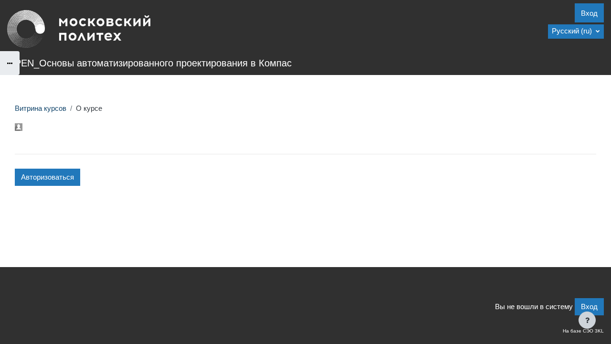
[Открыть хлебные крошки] (10, 63)
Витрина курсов (40, 108)
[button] (576, 31)
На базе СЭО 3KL (583, 330)
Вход (589, 13)
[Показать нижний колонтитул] (587, 320)
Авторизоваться (47, 177)
